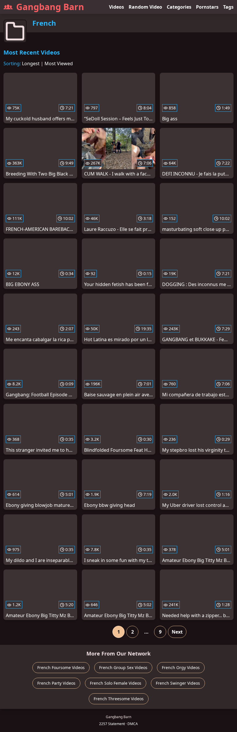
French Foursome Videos (61, 667)
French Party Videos (56, 683)
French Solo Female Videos (115, 683)
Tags (228, 7)
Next (177, 632)
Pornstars (207, 7)
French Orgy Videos (181, 667)
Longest (31, 63)
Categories (179, 7)
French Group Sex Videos (123, 667)
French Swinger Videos (178, 683)
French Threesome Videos (119, 698)
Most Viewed (59, 63)
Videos (116, 7)
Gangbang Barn (50, 7)
